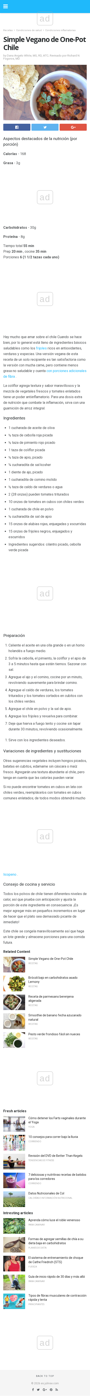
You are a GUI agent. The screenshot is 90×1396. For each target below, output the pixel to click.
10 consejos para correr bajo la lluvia (53, 1137)
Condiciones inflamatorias (60, 30)
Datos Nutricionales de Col (46, 1193)
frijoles (41, 348)
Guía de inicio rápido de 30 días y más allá (56, 1276)
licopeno (9, 874)
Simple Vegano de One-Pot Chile (50, 958)
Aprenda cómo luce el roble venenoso (54, 1220)
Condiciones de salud (29, 30)
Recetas (8, 30)
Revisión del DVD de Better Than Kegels (55, 1155)
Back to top (45, 1376)
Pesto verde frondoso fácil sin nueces (54, 1034)
